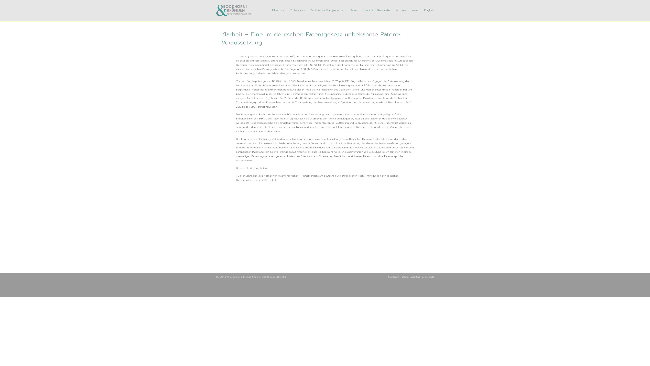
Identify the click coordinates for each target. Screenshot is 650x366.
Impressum (393, 276)
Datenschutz (428, 276)
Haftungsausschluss (410, 276)
